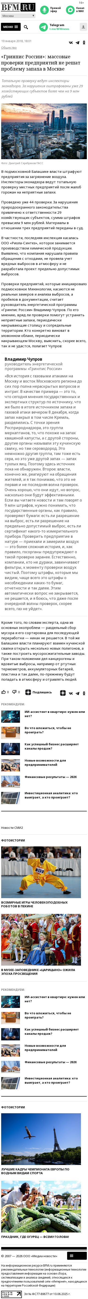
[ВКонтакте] (71, 42)
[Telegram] (77, 42)
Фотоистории (13, 840)
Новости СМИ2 (12, 827)
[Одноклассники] (84, 42)
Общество (9, 47)
